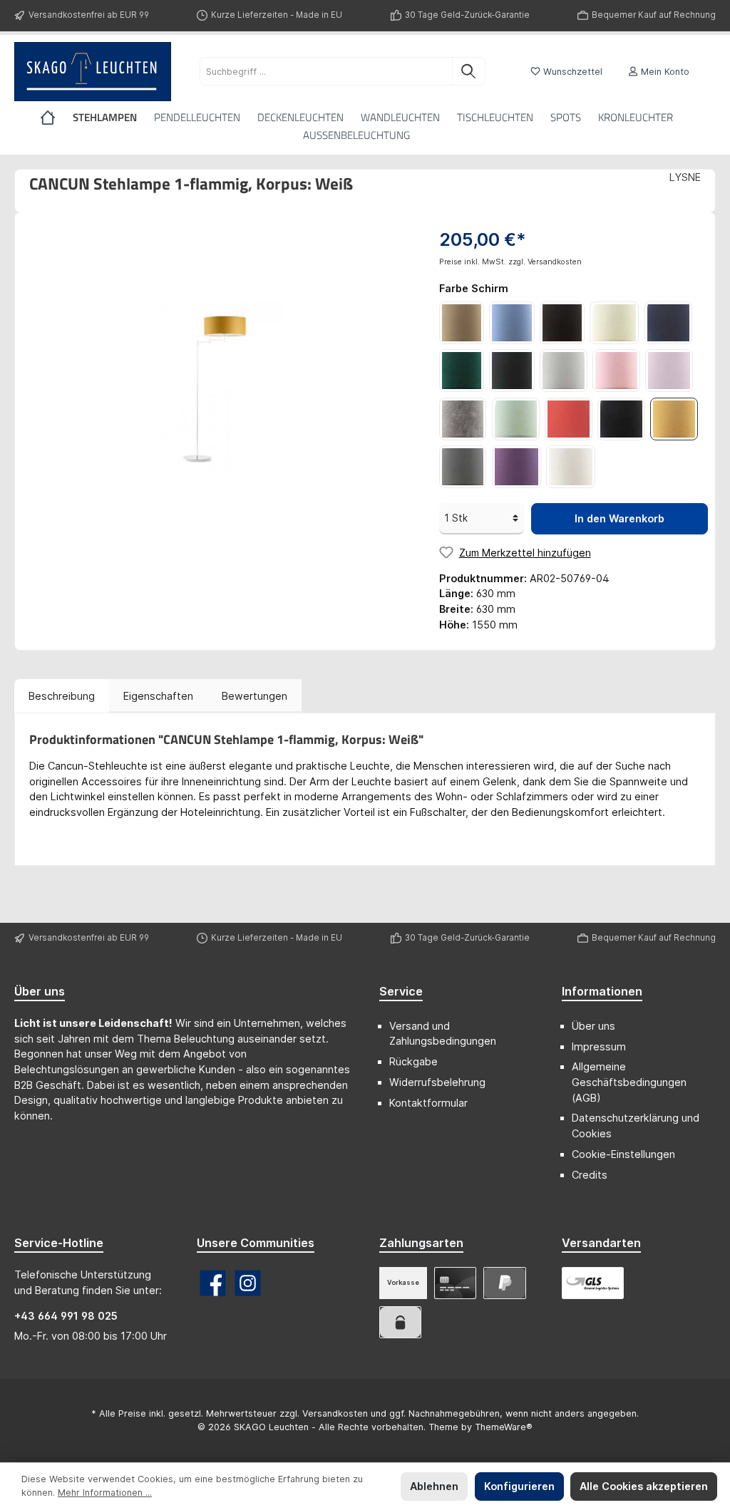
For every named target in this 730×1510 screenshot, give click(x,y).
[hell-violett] (669, 370)
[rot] (568, 419)
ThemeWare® (504, 1427)
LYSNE (685, 177)
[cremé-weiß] (614, 322)
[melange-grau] (463, 419)
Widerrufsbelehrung (437, 1082)
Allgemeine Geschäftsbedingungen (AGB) (629, 1081)
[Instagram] (248, 1283)
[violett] (516, 466)
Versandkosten (335, 1413)
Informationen (602, 991)
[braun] (562, 322)
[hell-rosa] (616, 370)
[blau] (511, 322)
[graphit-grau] (511, 370)
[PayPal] (504, 1283)
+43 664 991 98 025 (66, 1316)
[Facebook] (213, 1283)
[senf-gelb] (674, 419)
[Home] (56, 117)
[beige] (461, 322)
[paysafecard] (400, 1322)
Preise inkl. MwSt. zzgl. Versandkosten (510, 262)
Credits (589, 1175)
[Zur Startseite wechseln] (92, 71)
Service (401, 991)
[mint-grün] (516, 419)
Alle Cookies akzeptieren (644, 1486)
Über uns (593, 1026)
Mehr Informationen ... (105, 1492)
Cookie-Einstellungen (623, 1154)
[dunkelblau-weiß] (668, 322)
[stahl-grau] (463, 466)
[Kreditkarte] (455, 1283)
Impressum (599, 1046)
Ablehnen (434, 1486)
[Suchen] (468, 71)
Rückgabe (413, 1061)
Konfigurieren (519, 1486)
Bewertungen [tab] (254, 696)
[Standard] (593, 1283)
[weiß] (570, 466)
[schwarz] (621, 419)
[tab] (61, 696)
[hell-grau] (563, 370)
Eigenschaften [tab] (158, 696)
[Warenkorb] (711, 65)
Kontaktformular (428, 1103)
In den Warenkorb (619, 518)
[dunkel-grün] (461, 370)
